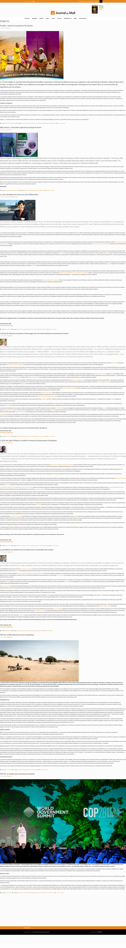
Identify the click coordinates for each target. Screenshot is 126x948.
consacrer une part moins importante (101, 243)
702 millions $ (59, 408)
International (82, 18)
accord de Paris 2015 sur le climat (15, 364)
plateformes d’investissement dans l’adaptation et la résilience (74, 272)
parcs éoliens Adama (39, 489)
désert (34, 769)
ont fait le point (59, 575)
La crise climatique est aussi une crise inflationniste (19, 195)
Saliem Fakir (44, 329)
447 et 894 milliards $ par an (68, 388)
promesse (38, 504)
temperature (51, 892)
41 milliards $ (107, 349)
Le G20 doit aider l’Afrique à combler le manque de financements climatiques (28, 441)
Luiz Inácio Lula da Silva (15, 516)
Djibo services (36, 190)
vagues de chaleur (51, 456)
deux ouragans (29, 352)
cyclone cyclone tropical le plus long (50, 280)
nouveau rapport (5, 586)
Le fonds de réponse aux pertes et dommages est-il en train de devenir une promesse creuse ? (34, 333)
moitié (47, 563)
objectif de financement (100, 373)
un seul (104, 408)
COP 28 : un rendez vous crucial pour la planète (17, 774)
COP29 (27, 436)
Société (41, 18)
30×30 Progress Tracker (105, 606)
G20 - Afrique (31, 545)
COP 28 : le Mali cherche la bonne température (17, 635)
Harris (37, 630)
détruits (17, 570)
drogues (33, 123)
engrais (41, 190)
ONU (48, 892)
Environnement (9, 769)
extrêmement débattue (14, 377)
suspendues (21, 615)
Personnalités (67, 18)
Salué (1, 414)
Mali (42, 123)
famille (40, 123)
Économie (34, 18)
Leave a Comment (61, 123)
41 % (20, 227)
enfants (36, 123)
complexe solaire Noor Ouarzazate (25, 487)
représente (23, 383)
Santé (53, 18)
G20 (27, 545)
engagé (76, 516)
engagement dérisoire (9, 409)
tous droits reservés (46, 932)
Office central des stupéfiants (50, 123)
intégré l (34, 265)
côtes (7, 581)
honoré (27, 369)
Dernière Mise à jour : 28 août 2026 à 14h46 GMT (89, 1)
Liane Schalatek (33, 436)
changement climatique (26, 123)
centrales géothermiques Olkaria (116, 487)
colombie (34, 630)
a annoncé (67, 581)
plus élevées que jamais (25, 568)
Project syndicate (38, 329)
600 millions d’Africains (120, 478)
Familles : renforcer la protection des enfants (16, 26)
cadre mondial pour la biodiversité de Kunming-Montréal (30, 573)
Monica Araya (31, 329)
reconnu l (109, 263)
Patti (42, 630)
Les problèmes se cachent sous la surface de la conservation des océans (26, 550)
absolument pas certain (33, 377)
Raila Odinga (46, 545)
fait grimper (62, 252)
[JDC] (63, 13)
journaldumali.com (37, 932)
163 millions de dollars (40, 610)
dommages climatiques (21, 354)
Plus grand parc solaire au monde (8, 487)
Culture (59, 18)
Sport (47, 18)
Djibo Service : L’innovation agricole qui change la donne (20, 127)
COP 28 (31, 769)
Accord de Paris (20, 892)
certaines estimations (20, 411)
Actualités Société (9, 123)
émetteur (53, 409)
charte (7, 405)
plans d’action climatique (76, 380)
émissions (99, 381)
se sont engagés (57, 608)
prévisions (7, 484)
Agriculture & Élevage (10, 190)
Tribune (9, 329)
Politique (27, 18)
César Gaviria (19, 630)
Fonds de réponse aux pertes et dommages (47, 396)
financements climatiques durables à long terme (62, 464)
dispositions (44, 399)
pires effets (113, 362)
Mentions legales (27, 927)
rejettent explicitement (47, 392)
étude (107, 252)
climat (28, 769)
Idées (75, 18)
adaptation (106, 381)
